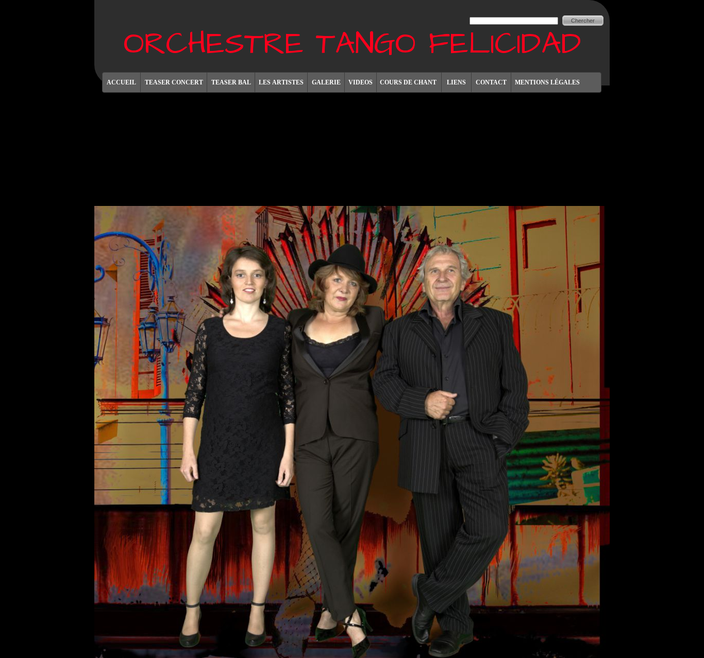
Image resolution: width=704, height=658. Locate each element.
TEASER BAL (231, 82)
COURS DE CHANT (409, 82)
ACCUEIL (121, 82)
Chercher (583, 21)
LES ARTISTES (281, 82)
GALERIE (326, 82)
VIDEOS (360, 82)
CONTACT (491, 82)
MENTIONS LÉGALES (547, 82)
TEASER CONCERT (174, 82)
